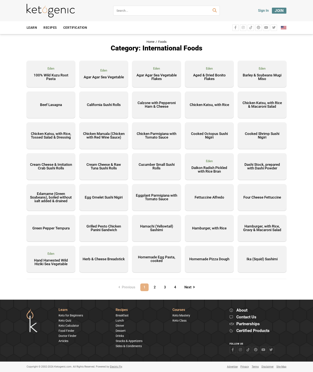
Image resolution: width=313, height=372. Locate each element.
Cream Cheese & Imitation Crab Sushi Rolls (51, 166)
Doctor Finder (67, 336)
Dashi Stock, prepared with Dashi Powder (262, 166)
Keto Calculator (69, 325)
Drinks (120, 336)
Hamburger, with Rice (209, 228)
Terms (255, 366)
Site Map (281, 366)
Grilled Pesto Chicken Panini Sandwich (103, 228)
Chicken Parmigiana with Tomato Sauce (156, 135)
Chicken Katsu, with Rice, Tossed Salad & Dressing (51, 135)
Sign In (263, 11)
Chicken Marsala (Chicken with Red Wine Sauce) (104, 135)
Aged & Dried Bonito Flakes (209, 77)
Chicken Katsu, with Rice (209, 105)
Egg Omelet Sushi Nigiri (104, 197)
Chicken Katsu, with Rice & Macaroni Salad (262, 105)
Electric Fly (116, 366)
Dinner (120, 325)
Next (188, 287)
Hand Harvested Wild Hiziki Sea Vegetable (51, 262)
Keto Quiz (65, 320)
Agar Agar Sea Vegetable (104, 77)
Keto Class (179, 320)
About (241, 310)
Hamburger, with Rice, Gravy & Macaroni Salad (262, 228)
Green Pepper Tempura (51, 228)
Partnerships (248, 324)
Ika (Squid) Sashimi (262, 259)
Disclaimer (267, 366)
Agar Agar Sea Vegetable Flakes (156, 77)
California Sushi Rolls (104, 105)
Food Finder (66, 330)
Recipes (122, 310)
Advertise (232, 366)
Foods (162, 42)
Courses (178, 310)
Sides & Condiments (129, 346)
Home (150, 42)
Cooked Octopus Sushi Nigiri (209, 135)
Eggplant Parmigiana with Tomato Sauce (156, 197)
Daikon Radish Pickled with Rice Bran (209, 169)
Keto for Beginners (71, 315)
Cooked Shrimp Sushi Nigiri (262, 135)
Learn (63, 310)
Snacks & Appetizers (129, 341)
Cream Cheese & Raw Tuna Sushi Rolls (103, 166)
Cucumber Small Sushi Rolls (157, 166)
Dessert (121, 330)
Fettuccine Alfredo (209, 197)
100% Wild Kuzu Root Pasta (51, 77)
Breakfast (122, 315)
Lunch (120, 320)
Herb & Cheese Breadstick (104, 259)
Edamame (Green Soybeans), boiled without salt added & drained (51, 197)
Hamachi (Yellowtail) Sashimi (156, 228)
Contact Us (246, 317)
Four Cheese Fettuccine (262, 197)
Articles (63, 341)
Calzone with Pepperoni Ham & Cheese (157, 105)
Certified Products (253, 331)
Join (279, 10)
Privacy (244, 366)
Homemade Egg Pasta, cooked (156, 259)
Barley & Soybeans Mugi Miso (262, 77)
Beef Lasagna (51, 105)
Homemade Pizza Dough (209, 259)
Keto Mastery (181, 315)
